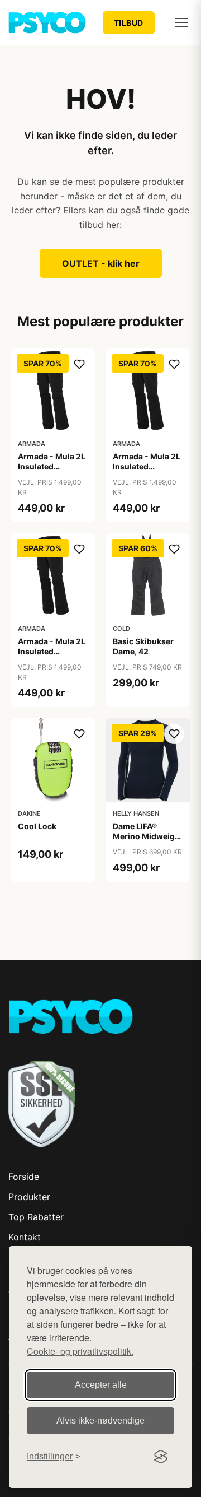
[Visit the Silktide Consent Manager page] (160, 1456)
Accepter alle (101, 1384)
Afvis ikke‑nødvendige (100, 1420)
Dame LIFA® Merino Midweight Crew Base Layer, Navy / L (148, 841)
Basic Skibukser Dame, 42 (143, 646)
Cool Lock (37, 826)
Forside (23, 1176)
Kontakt (24, 1237)
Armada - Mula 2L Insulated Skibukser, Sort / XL (51, 656)
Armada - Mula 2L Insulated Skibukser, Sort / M (51, 472)
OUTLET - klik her (101, 263)
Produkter (29, 1196)
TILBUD (128, 22)
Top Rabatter (36, 1216)
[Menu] (181, 22)
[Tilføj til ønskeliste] (79, 364)
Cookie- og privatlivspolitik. (80, 1351)
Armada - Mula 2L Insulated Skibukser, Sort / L (147, 466)
